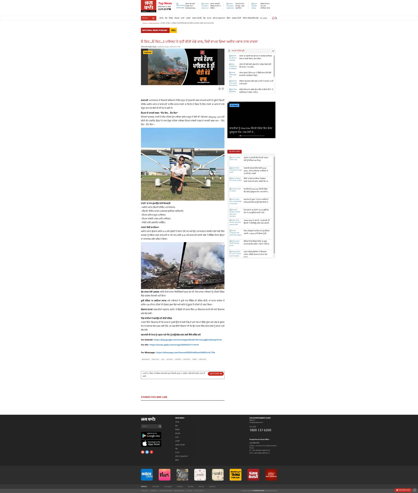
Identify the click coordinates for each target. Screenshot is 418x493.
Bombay (190, 486)
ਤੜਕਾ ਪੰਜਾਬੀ (197, 18)
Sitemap (189, 491)
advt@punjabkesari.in (256, 422)
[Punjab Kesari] (253, 475)
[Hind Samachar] (271, 475)
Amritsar (201, 486)
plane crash (155, 359)
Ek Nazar (234, 105)
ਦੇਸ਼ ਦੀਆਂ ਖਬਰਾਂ (234, 152)
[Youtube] (142, 452)
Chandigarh (168, 486)
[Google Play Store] (156, 435)
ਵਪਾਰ (209, 18)
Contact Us (144, 491)
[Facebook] (151, 452)
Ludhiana (180, 486)
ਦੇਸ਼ (166, 18)
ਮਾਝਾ (183, 18)
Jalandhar (212, 486)
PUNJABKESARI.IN (258, 491)
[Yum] (182, 475)
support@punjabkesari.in (262, 453)
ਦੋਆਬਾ (177, 18)
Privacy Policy (199, 491)
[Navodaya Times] (147, 475)
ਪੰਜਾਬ (161, 18)
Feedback (154, 491)
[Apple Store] (156, 443)
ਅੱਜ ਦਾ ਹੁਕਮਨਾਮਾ (219, 18)
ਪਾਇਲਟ (195, 359)
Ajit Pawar (170, 359)
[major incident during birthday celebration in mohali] (261, 14)
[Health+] (218, 475)
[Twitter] (147, 452)
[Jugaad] (200, 475)
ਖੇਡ (204, 18)
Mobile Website (179, 491)
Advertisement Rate (165, 491)
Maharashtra (145, 359)
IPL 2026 (263, 18)
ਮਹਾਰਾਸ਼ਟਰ (178, 359)
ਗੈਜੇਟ (228, 18)
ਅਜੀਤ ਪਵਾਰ (202, 359)
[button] (253, 51)
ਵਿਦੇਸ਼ (171, 18)
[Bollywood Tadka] (235, 475)
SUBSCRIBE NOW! (404, 490)
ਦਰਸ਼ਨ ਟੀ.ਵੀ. (236, 18)
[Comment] (223, 89)
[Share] (220, 89)
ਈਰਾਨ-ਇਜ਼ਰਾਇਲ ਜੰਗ (251, 18)
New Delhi (156, 486)
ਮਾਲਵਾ (188, 18)
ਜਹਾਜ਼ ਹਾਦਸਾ (187, 359)
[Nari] (164, 475)
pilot (163, 359)
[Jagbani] (151, 420)
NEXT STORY (215, 374)
